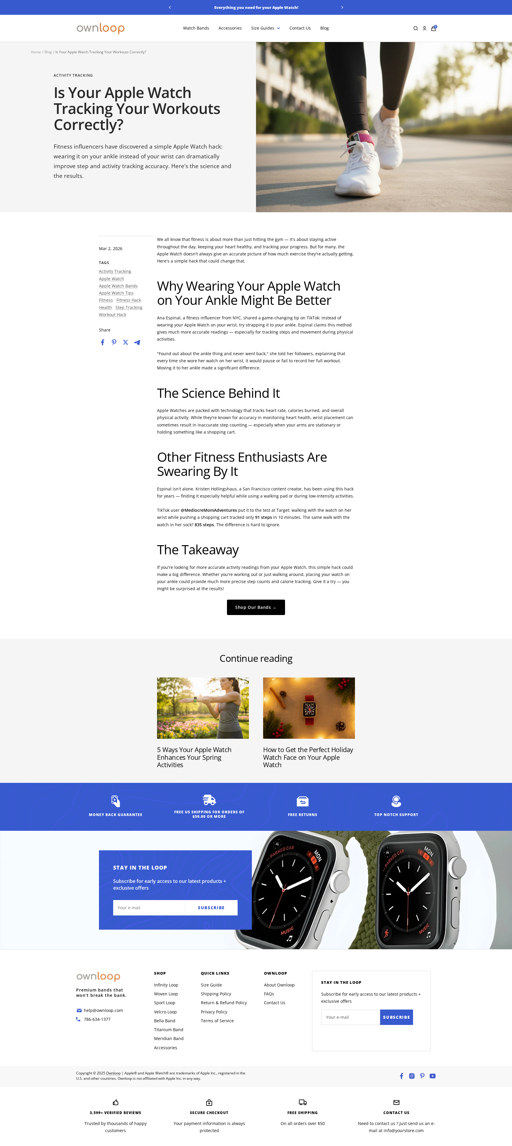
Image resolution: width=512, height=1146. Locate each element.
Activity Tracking (73, 75)
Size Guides (262, 28)
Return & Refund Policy (224, 1002)
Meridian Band (169, 1038)
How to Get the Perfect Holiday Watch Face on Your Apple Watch (308, 757)
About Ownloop (279, 985)
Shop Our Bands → (256, 607)
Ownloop (113, 1073)
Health (105, 307)
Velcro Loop (165, 1012)
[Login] (424, 28)
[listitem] (102, 342)
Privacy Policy (214, 1012)
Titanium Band (168, 1029)
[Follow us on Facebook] (401, 1076)
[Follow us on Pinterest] (422, 1076)
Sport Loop (164, 1002)
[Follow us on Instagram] (411, 1076)
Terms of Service (217, 1020)
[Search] (415, 28)
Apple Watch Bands (118, 286)
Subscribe (396, 1017)
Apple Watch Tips (116, 293)
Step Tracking (129, 307)
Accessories (230, 28)
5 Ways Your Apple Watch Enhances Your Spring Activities (194, 757)
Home (36, 51)
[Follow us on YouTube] (432, 1076)
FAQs (269, 994)
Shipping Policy (216, 994)
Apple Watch (111, 278)
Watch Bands (196, 28)
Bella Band (164, 1020)
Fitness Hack (128, 300)
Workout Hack (112, 314)
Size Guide (211, 985)
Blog (324, 28)
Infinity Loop (166, 985)
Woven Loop (166, 994)
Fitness (106, 300)
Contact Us (300, 28)
